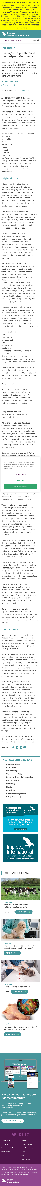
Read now (22, 912)
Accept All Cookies (20, 486)
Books (22, 1152)
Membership (5, 1140)
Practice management (16, 794)
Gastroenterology (14, 774)
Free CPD (4, 1144)
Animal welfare (13, 764)
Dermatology (12, 770)
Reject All (20, 480)
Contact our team (26, 1144)
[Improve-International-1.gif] (20, 848)
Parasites (25, 90)
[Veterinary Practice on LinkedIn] (27, 1134)
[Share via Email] (24, 747)
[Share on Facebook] (17, 747)
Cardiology (11, 767)
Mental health (12, 780)
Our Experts (5, 1152)
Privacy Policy (25, 1159)
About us (23, 1140)
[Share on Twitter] (13, 747)
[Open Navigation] (38, 34)
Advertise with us (26, 1148)
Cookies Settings (20, 474)
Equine (16, 90)
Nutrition (10, 787)
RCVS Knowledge (14, 797)
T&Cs (22, 1155)
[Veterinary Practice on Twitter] (14, 1134)
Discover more (11, 1121)
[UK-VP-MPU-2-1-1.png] (20, 818)
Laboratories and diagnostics (19, 777)
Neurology (10, 784)
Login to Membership (12, 40)
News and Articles (7, 1148)
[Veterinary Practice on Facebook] (21, 1134)
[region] (20, 474)
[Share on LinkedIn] (21, 747)
